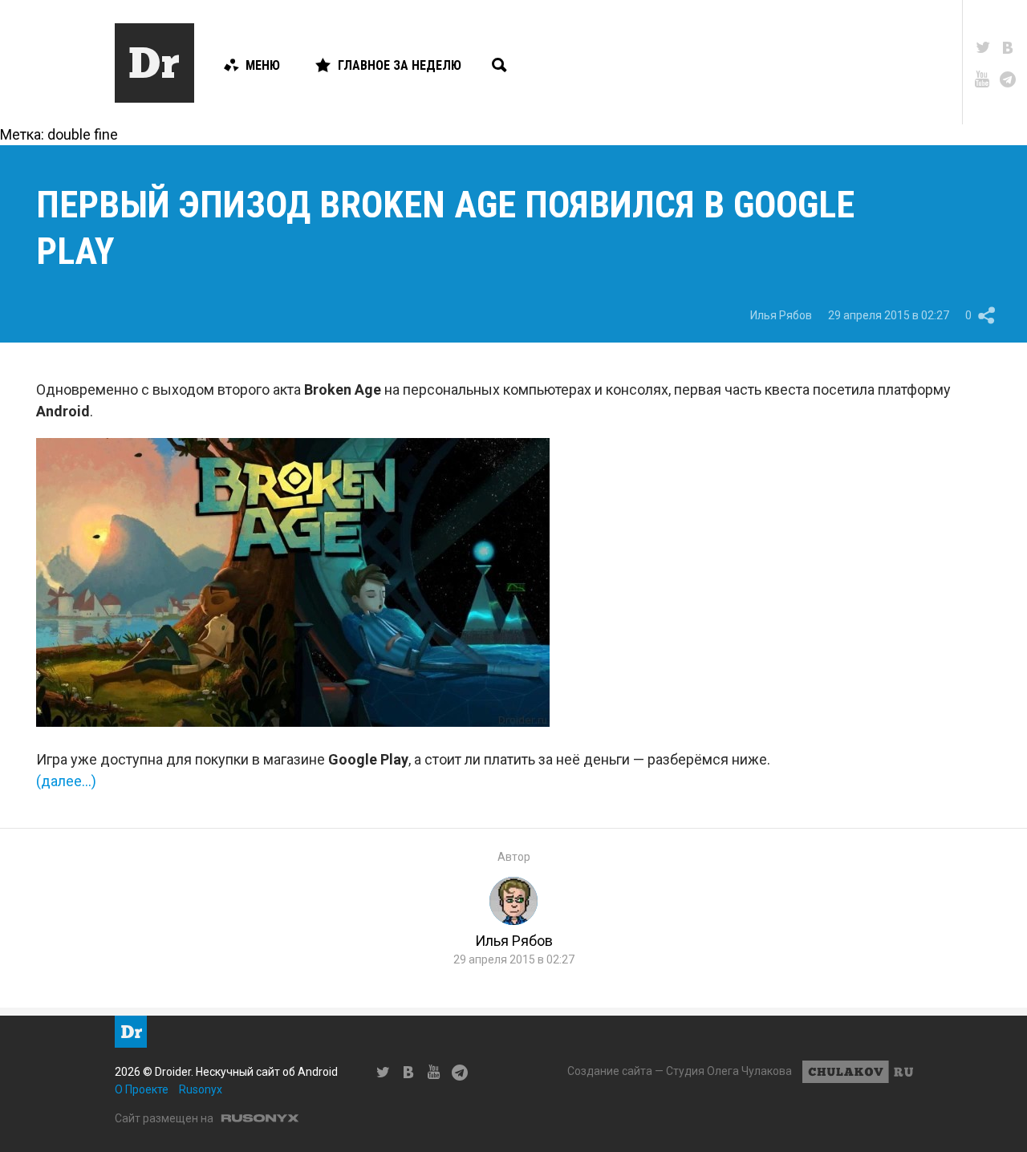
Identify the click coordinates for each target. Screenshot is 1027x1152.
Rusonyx (200, 1089)
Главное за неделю (399, 65)
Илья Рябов (781, 315)
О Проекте (141, 1089)
